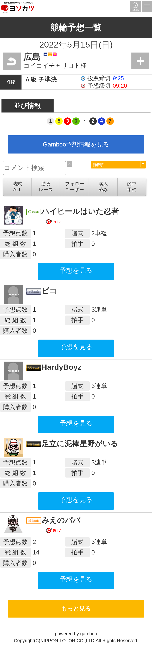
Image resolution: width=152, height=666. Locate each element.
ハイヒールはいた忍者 (80, 211)
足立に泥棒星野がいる (80, 443)
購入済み (103, 186)
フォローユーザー (74, 186)
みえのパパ (61, 520)
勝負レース (46, 186)
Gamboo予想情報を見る (76, 144)
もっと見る (76, 608)
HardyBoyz (62, 367)
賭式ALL (17, 186)
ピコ (49, 290)
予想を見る (76, 270)
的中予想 (131, 186)
